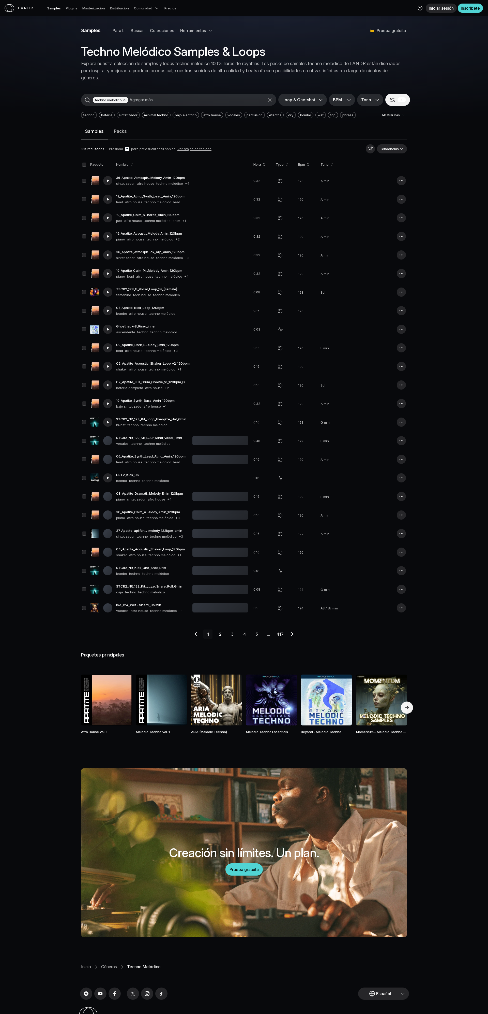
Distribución (119, 8)
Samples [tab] (94, 131)
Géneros (109, 966)
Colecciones (162, 30)
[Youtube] (100, 994)
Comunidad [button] (143, 8)
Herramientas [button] (193, 30)
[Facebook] (115, 994)
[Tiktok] (161, 994)
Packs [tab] (120, 131)
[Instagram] (147, 994)
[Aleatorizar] (370, 148)
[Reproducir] (107, 180)
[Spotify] (86, 994)
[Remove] (124, 100)
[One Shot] (280, 329)
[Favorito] (91, 700)
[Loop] (280, 180)
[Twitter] (133, 994)
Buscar (137, 30)
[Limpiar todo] (270, 100)
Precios (170, 8)
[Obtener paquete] (121, 700)
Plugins (71, 8)
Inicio (86, 966)
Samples (54, 8)
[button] (420, 8)
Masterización (93, 8)
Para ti (119, 30)
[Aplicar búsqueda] (87, 100)
